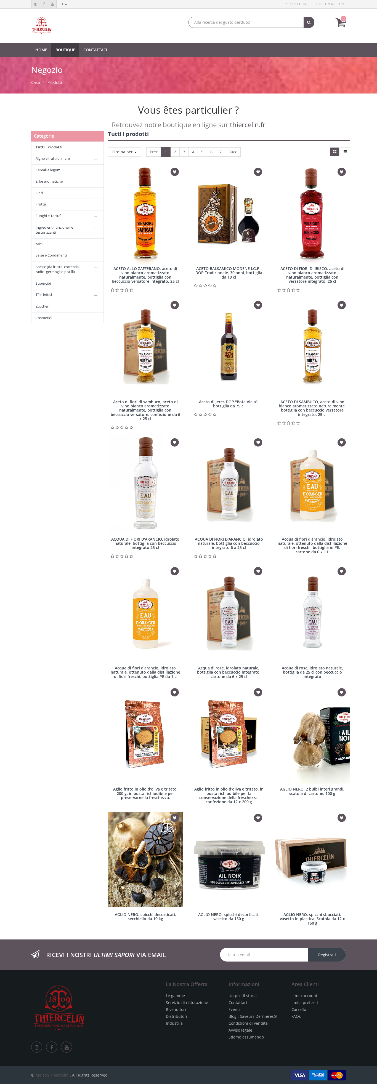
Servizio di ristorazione (187, 1002)
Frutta (41, 204)
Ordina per (123, 151)
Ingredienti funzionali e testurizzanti (54, 230)
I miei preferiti (304, 1002)
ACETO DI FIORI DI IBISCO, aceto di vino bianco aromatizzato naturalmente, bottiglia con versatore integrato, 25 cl (312, 275)
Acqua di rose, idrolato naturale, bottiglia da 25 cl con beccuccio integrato (312, 672)
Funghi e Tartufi (49, 215)
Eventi (234, 1009)
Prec (154, 151)
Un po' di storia (243, 995)
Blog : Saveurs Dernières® (253, 1016)
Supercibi (43, 283)
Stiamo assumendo (246, 1037)
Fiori (39, 192)
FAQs (296, 1016)
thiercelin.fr (248, 124)
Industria (174, 1023)
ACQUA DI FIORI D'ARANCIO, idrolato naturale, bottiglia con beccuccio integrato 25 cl (145, 543)
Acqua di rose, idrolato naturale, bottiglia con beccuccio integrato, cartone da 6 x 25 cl (229, 672)
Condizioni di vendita (248, 1023)
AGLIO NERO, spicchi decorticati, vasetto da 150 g (228, 916)
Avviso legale (240, 1030)
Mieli (39, 243)
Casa (35, 82)
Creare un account (329, 4)
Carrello (298, 1009)
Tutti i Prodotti (49, 147)
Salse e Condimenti (51, 255)
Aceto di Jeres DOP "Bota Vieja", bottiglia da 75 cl (229, 403)
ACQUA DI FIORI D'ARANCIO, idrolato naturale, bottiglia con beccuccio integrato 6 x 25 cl (229, 543)
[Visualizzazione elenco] (345, 151)
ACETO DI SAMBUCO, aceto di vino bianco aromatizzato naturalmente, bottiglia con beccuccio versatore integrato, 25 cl (312, 408)
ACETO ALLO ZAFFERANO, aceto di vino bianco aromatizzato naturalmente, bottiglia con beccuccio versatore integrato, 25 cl (145, 275)
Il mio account (304, 995)
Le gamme (175, 995)
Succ (233, 151)
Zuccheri (42, 306)
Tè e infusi (44, 294)
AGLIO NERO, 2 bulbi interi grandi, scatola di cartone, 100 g (312, 791)
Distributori (176, 1016)
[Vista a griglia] (334, 151)
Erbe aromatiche (49, 181)
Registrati (327, 954)
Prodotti (54, 82)
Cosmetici (44, 317)
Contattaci (238, 1002)
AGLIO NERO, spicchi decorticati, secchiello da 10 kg (145, 916)
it (62, 4)
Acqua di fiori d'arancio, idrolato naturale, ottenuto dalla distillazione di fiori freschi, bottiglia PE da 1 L (145, 672)
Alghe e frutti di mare (53, 158)
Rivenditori (176, 1009)
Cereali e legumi (48, 169)
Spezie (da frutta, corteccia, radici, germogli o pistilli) (57, 269)
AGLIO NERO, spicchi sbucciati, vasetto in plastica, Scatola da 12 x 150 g (312, 919)
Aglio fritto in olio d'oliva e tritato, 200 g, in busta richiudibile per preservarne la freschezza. (145, 793)
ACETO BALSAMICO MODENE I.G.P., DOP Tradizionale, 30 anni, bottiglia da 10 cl (228, 273)
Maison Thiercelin (52, 1075)
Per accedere (296, 4)
